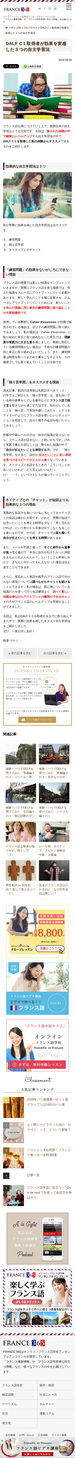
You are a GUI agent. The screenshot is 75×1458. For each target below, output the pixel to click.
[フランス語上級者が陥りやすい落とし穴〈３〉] (21, 831)
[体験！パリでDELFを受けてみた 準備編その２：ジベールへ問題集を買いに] (21, 754)
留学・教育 (47, 1385)
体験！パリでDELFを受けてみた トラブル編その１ (53, 811)
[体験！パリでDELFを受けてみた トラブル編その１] (54, 793)
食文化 (6, 1423)
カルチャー (47, 1404)
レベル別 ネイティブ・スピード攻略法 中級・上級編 (53, 850)
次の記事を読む (53, 653)
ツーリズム (9, 1404)
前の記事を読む (21, 653)
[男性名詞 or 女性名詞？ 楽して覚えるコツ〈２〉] (21, 870)
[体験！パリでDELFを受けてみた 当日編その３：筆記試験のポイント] (21, 793)
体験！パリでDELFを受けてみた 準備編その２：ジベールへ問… (20, 773)
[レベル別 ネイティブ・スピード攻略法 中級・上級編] (54, 831)
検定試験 (8, 1394)
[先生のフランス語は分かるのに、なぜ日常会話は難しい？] (54, 870)
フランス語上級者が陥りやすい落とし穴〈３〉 (20, 850)
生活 (5, 1413)
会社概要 (10, 1435)
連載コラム (47, 1413)
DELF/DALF (31, 27)
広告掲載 (43, 1435)
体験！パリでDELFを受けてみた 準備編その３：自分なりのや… (53, 773)
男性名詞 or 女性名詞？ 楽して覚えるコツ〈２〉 (21, 889)
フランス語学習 (12, 1385)
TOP (11, 27)
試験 (18, 27)
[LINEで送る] (32, 66)
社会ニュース (48, 1394)
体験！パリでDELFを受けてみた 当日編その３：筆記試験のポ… (20, 811)
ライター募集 (59, 1435)
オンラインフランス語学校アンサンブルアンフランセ (28, 17)
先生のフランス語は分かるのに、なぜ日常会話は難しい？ (53, 889)
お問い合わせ (26, 1435)
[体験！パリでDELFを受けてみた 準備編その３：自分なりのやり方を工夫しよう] (54, 754)
